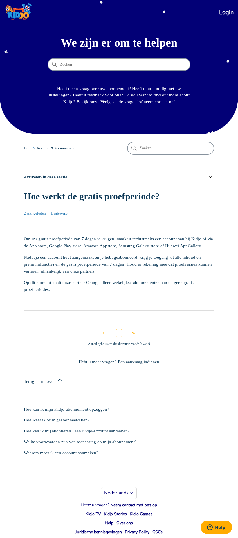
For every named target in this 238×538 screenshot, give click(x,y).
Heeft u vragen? (119, 505)
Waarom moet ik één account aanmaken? (61, 453)
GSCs (157, 532)
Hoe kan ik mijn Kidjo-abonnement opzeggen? (66, 409)
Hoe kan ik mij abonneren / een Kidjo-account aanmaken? (77, 431)
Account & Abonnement (56, 148)
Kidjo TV (93, 514)
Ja (103, 333)
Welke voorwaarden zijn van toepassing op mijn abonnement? (80, 441)
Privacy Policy (137, 532)
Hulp (28, 148)
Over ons (124, 523)
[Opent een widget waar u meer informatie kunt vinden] (216, 528)
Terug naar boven (40, 381)
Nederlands (116, 493)
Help (109, 523)
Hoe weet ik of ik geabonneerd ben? (57, 420)
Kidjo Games (141, 514)
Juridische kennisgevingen (98, 532)
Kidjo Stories (115, 514)
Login (226, 12)
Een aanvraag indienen (138, 362)
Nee (134, 333)
